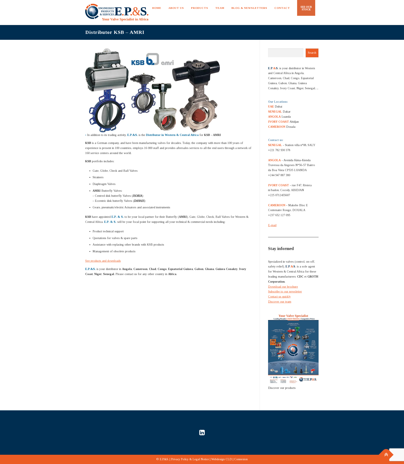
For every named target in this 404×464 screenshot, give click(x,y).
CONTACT (282, 7)
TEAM (219, 7)
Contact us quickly (279, 296)
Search (312, 52)
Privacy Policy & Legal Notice (190, 459)
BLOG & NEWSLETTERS (249, 7)
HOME (156, 7)
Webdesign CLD (221, 459)
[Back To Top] (386, 454)
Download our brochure (283, 286)
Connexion (241, 459)
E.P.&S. (164, 459)
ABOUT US (176, 7)
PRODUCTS (199, 7)
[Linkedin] (202, 432)
